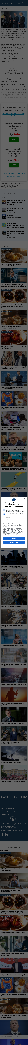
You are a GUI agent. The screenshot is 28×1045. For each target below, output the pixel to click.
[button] (14, 517)
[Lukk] (25, 498)
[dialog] (14, 522)
